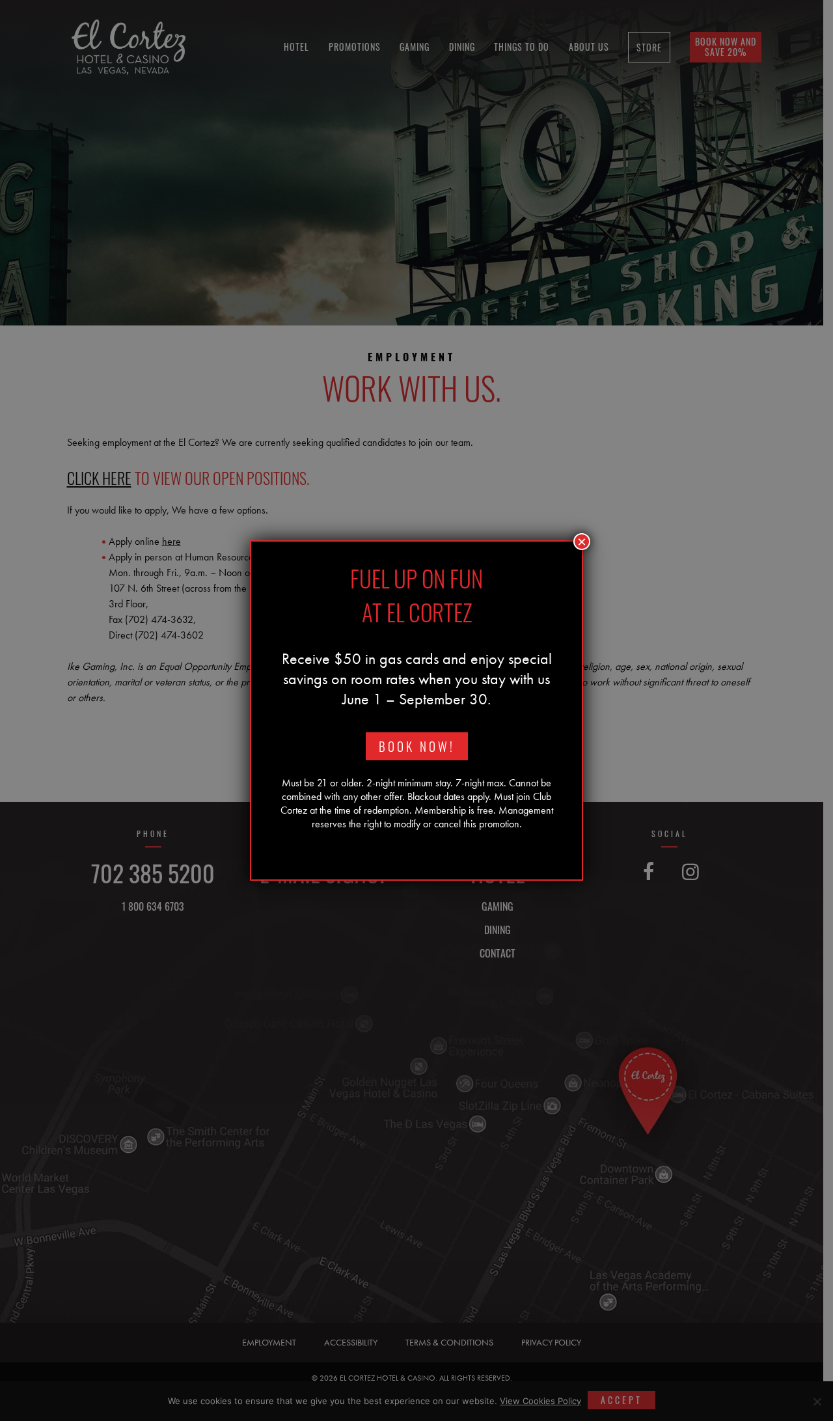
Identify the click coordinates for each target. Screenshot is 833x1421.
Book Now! (417, 746)
